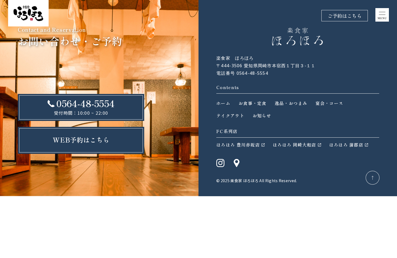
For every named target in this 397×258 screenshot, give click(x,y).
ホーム (223, 103)
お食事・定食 (252, 103)
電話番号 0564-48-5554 (242, 73)
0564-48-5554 (85, 103)
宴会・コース (329, 103)
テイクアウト (230, 115)
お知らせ (262, 115)
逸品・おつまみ (291, 103)
